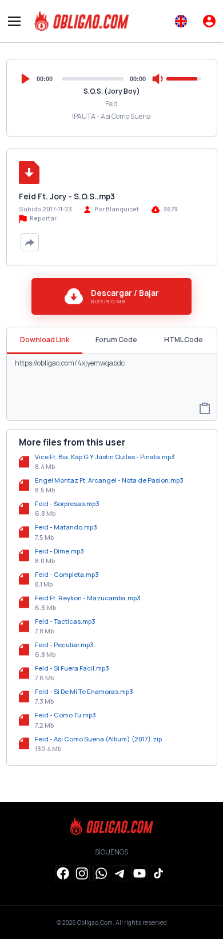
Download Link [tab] (44, 339)
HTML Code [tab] (183, 339)
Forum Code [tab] (116, 339)
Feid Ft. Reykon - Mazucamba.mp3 (88, 597)
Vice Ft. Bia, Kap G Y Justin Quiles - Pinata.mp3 (105, 456)
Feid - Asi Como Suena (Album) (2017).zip (98, 739)
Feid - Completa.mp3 (67, 574)
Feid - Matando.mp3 (66, 527)
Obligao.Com (95, 922)
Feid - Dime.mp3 (59, 551)
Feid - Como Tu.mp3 (65, 715)
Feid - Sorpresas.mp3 (67, 503)
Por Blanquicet (116, 209)
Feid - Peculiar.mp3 (64, 644)
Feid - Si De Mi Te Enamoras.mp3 (84, 691)
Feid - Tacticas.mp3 (65, 621)
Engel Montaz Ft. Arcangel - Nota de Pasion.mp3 (109, 480)
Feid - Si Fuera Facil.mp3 (72, 668)
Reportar (43, 218)
